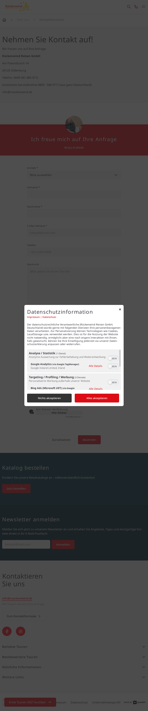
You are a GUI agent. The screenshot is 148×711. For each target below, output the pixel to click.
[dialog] (74, 355)
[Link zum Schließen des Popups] (120, 310)
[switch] (113, 358)
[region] (74, 369)
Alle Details (95, 366)
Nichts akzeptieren (49, 398)
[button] (110, 358)
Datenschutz (49, 317)
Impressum (33, 317)
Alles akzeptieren (96, 398)
